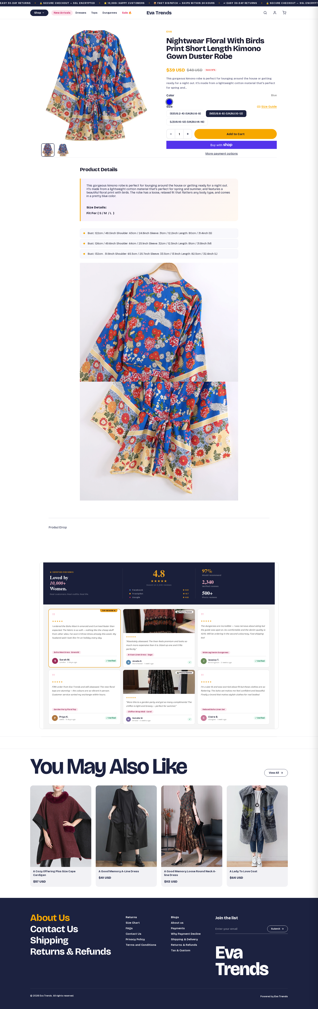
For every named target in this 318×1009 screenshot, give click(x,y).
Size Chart (133, 922)
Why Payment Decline (186, 933)
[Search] (265, 12)
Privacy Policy (135, 939)
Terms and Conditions (141, 945)
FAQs (129, 928)
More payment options (221, 153)
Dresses (80, 12)
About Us (50, 918)
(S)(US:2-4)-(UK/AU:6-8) (185, 113)
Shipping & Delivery (184, 939)
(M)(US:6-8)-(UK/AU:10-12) (226, 113)
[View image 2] (63, 150)
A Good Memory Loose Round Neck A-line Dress (190, 873)
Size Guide (269, 106)
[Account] (274, 12)
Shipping (49, 940)
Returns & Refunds (70, 951)
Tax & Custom (180, 950)
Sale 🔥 (127, 12)
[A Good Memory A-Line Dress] (126, 826)
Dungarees (110, 12)
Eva (169, 31)
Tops (94, 12)
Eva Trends (281, 996)
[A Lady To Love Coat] (257, 826)
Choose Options (62, 862)
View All (274, 772)
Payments (178, 928)
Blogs (175, 917)
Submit (275, 928)
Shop (37, 12)
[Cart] (284, 12)
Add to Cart (236, 134)
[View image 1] (47, 150)
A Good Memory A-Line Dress (119, 871)
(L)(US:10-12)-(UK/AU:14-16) (187, 121)
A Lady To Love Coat (243, 871)
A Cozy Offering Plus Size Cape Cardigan (54, 873)
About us (177, 922)
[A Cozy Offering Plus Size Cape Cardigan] (60, 826)
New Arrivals (62, 12)
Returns (131, 917)
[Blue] (169, 102)
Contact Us (54, 929)
